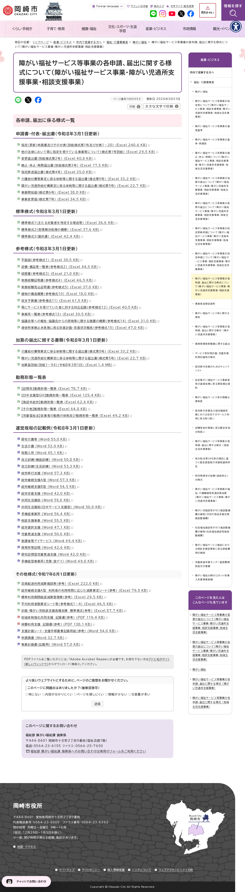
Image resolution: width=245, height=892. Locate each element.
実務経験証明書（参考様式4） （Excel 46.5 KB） (57, 280)
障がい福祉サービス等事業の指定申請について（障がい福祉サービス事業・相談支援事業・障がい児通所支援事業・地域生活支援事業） (212, 261)
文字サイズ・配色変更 (182, 6)
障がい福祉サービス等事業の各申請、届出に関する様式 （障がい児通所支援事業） (212, 330)
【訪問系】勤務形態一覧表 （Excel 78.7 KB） (54, 388)
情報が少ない (117, 694)
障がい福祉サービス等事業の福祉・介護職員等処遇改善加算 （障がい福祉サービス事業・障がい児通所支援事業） (212, 495)
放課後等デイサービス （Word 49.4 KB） (51, 540)
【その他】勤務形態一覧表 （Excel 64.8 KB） (54, 408)
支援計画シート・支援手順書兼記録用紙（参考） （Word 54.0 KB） (68, 630)
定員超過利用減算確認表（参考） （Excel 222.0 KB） (60, 583)
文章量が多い (140, 694)
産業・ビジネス (156, 28)
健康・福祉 (89, 28)
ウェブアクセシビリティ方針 (176, 869)
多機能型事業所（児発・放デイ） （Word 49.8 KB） (57, 561)
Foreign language (107, 6)
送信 (97, 703)
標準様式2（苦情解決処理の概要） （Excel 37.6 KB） (60, 229)
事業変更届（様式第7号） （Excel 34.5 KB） (54, 199)
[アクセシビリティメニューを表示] (236, 26)
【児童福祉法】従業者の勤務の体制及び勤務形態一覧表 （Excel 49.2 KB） (75, 415)
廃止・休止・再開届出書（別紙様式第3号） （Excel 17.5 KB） (65, 165)
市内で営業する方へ (89, 42)
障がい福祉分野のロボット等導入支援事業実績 (212, 577)
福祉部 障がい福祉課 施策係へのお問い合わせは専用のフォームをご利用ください (88, 751)
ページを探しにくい (90, 694)
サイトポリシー (91, 869)
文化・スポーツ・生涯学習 (122, 29)
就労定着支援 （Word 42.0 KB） (46, 493)
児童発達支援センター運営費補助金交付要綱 (212, 564)
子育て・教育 (56, 28)
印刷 (132, 106)
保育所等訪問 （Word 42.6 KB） (46, 547)
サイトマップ (67, 869)
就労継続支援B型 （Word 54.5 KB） (48, 486)
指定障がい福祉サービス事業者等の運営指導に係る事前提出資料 (212, 384)
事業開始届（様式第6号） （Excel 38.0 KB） (53, 192)
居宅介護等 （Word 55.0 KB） (44, 439)
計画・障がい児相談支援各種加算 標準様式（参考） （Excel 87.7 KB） (72, 610)
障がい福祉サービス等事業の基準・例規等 (212, 141)
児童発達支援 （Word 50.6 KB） (45, 534)
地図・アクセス (26, 846)
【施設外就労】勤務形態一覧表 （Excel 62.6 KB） (57, 402)
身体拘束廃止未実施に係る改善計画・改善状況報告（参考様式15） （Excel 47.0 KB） (82, 327)
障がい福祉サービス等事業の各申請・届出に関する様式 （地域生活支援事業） (212, 445)
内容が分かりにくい (59, 694)
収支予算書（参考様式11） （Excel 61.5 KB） (54, 300)
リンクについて (141, 869)
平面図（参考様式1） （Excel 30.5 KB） (50, 259)
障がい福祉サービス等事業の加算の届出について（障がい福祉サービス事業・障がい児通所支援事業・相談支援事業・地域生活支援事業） (212, 186)
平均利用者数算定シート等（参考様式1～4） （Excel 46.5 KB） (67, 603)
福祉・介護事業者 (117, 42)
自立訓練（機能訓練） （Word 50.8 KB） (50, 459)
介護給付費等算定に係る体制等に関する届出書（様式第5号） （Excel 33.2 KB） (79, 178)
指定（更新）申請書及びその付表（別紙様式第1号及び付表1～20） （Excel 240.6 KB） (84, 144)
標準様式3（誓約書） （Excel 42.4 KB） (50, 236)
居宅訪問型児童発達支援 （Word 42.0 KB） (54, 554)
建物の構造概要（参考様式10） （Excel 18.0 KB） (58, 293)
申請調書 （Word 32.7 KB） (42, 637)
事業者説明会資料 (205, 304)
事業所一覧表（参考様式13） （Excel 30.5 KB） (56, 314)
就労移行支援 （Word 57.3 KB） (45, 473)
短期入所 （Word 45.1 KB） (42, 452)
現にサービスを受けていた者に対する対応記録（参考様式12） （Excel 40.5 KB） (79, 307)
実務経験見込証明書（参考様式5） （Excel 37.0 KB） (60, 287)
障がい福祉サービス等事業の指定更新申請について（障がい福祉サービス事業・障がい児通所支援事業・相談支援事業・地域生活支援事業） (212, 236)
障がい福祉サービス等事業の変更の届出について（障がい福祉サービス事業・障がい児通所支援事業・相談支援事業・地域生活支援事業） (212, 211)
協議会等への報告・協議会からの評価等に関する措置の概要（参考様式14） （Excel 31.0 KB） (89, 320)
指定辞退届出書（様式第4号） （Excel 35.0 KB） (57, 171)
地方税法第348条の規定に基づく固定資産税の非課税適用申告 (212, 462)
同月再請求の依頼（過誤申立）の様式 (211, 478)
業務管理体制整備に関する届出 (212, 344)
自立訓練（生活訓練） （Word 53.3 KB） (50, 466)
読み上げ (159, 6)
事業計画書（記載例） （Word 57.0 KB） (50, 644)
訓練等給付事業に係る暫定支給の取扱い (212, 430)
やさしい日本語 (139, 6)
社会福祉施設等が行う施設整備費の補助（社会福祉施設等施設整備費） (212, 531)
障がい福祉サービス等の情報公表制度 (212, 399)
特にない (34, 694)
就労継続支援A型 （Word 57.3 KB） (48, 479)
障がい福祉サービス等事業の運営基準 (212, 128)
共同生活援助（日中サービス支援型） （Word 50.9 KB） (61, 506)
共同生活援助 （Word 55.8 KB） (45, 500)
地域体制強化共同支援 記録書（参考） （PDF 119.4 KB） (63, 617)
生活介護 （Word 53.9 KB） (42, 446)
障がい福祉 (140, 42)
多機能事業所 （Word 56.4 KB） (46, 513)
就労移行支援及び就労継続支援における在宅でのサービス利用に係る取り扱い (212, 415)
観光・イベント (222, 28)
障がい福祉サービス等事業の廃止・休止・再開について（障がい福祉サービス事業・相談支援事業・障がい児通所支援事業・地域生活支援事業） (212, 161)
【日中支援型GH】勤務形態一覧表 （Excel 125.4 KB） (61, 395)
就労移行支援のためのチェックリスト (212, 369)
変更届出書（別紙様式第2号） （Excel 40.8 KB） (57, 158)
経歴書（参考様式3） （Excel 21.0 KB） (50, 273)
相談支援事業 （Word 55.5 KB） (45, 520)
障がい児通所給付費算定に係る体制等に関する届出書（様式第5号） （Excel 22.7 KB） (84, 185)
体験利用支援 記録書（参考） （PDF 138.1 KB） (56, 624)
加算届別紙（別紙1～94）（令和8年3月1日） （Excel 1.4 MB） (67, 364)
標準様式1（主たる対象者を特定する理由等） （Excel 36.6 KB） (68, 222)
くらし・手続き (22, 28)
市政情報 (189, 28)
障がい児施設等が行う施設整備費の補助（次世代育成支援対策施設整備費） (212, 514)
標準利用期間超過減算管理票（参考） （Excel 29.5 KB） (62, 597)
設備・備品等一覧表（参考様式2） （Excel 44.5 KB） (59, 266)
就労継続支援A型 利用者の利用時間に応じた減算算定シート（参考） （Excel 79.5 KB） (84, 590)
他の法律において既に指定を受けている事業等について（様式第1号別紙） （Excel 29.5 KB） (88, 151)
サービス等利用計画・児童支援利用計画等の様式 (212, 355)
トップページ (41, 42)
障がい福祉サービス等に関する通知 (212, 315)
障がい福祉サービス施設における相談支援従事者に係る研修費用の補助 (212, 549)
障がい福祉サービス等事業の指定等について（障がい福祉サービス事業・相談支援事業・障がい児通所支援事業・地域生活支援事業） (212, 109)
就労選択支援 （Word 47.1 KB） (45, 527)
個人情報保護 (116, 869)
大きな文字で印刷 (159, 106)
